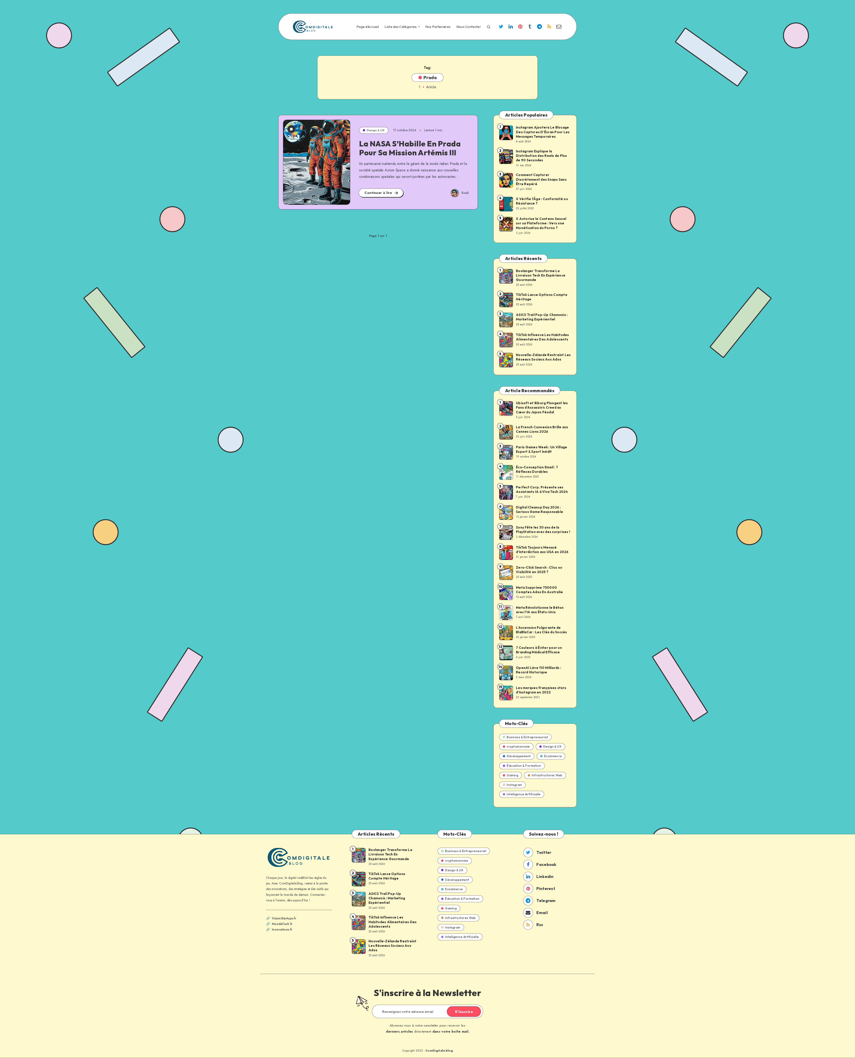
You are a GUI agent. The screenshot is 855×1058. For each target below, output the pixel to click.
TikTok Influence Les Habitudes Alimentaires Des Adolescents (542, 337)
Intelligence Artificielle (524, 794)
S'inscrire (464, 1011)
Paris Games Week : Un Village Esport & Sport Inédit (541, 449)
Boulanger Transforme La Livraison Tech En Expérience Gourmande (540, 275)
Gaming (512, 775)
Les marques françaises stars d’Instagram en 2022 (541, 690)
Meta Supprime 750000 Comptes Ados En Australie (539, 589)
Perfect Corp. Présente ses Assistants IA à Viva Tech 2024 (542, 489)
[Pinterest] (520, 27)
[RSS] (549, 27)
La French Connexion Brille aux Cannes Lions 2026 (542, 429)
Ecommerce (553, 756)
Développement (519, 756)
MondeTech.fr (282, 924)
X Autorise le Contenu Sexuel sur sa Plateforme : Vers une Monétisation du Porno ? (541, 223)
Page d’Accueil (367, 27)
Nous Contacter (468, 27)
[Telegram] (539, 27)
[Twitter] (501, 27)
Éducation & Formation (524, 766)
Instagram (514, 785)
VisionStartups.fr (284, 918)
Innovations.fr (282, 929)
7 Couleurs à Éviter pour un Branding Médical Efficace (539, 650)
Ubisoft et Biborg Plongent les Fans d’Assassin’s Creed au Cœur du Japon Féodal (542, 407)
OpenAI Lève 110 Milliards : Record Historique (538, 670)
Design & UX (376, 130)
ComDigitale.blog (439, 1050)
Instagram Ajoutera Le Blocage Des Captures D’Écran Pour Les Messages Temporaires (543, 132)
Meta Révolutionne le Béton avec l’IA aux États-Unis (540, 609)
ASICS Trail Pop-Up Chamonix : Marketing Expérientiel (542, 317)
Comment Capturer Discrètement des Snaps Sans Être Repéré (541, 179)
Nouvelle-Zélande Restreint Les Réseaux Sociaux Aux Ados (543, 357)
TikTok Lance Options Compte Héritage (541, 297)
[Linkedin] (510, 27)
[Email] (559, 27)
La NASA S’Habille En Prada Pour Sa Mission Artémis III (410, 148)
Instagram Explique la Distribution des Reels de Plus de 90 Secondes (541, 155)
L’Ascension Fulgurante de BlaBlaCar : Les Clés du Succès (541, 629)
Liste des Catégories (401, 27)
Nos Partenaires (438, 27)
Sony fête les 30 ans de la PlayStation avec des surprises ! (543, 529)
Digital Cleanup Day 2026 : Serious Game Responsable (539, 509)
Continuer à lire (378, 192)
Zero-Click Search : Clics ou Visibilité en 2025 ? (539, 569)
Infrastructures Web (547, 775)
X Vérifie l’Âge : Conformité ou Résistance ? (542, 201)
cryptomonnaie (518, 746)
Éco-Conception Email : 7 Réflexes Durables (537, 469)
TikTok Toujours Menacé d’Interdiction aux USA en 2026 (542, 549)
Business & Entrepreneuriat (527, 737)
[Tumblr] (530, 27)
